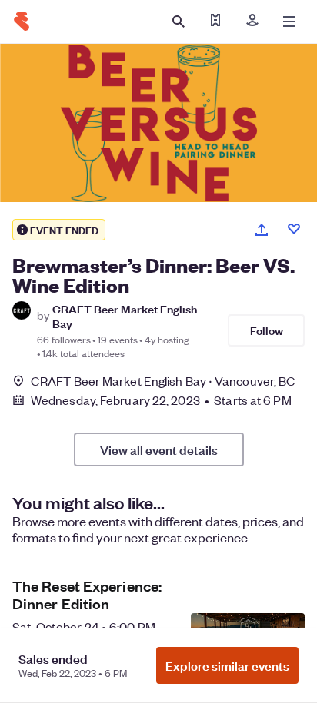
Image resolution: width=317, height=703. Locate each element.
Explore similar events (227, 665)
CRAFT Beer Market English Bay (124, 315)
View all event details (159, 449)
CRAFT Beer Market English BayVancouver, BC (163, 381)
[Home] (21, 21)
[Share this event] (261, 229)
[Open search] (178, 21)
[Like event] (294, 229)
